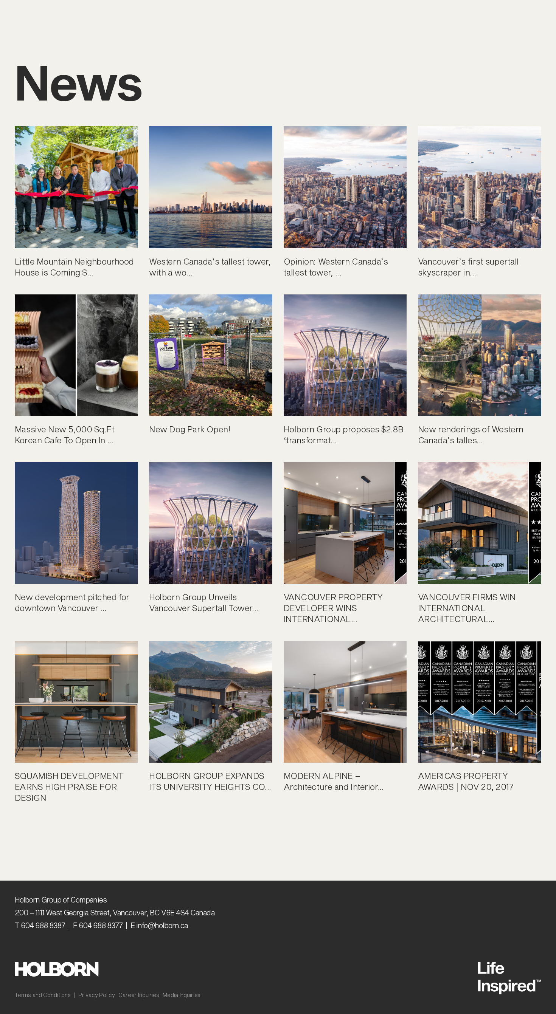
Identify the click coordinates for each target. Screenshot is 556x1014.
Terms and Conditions (43, 995)
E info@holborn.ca (159, 925)
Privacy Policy (96, 995)
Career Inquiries (138, 995)
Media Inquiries (181, 995)
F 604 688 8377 (98, 925)
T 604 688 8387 (40, 925)
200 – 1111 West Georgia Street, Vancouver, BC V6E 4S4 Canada (114, 912)
